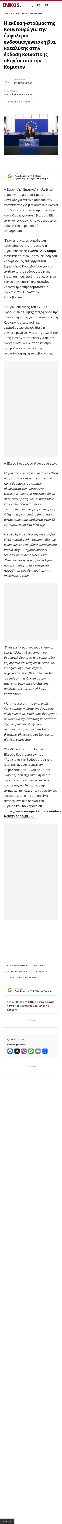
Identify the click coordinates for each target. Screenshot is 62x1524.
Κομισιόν (36, 287)
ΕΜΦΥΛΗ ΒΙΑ (39, 965)
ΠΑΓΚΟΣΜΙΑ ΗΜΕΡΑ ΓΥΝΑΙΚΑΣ (22, 978)
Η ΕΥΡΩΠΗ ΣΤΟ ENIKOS (18, 971)
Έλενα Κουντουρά (42, 251)
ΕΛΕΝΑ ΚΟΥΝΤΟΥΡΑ (16, 965)
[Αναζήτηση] (31, 5)
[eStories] (46, 5)
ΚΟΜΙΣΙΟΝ (41, 971)
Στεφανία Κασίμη (23, 82)
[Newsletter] (38, 5)
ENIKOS (12, 5)
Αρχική (8, 13)
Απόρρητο (7, 1521)
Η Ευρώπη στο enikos (29, 13)
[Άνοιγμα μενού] (55, 5)
